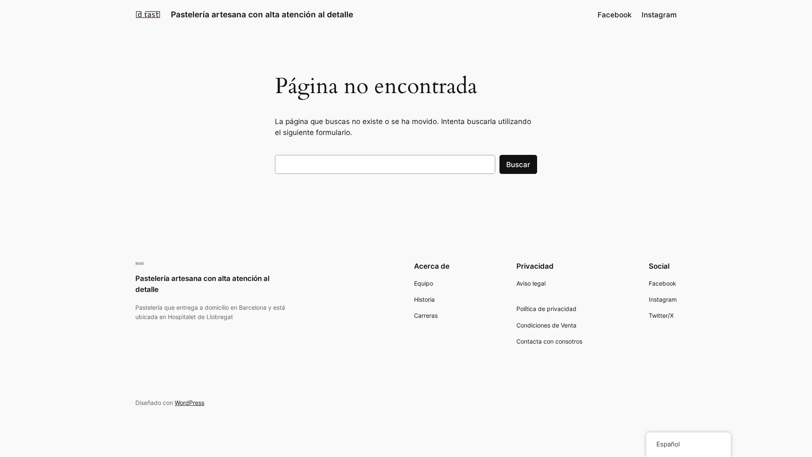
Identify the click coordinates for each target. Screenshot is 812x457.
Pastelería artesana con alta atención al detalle (262, 14)
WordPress (189, 402)
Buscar (518, 164)
